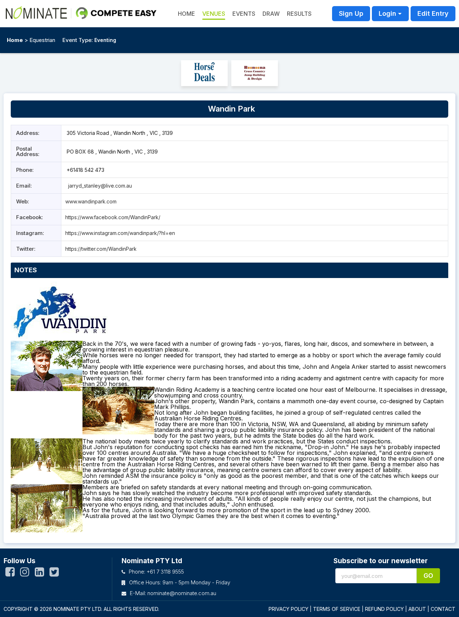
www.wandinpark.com (91, 201)
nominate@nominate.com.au (181, 593)
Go (428, 575)
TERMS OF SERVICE (336, 609)
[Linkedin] (39, 573)
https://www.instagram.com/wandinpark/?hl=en (120, 233)
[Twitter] (54, 573)
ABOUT (417, 609)
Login (387, 13)
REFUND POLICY (384, 609)
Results (299, 13)
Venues (213, 13)
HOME (186, 13)
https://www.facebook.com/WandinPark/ (112, 217)
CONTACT (443, 609)
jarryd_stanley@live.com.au (100, 186)
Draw (271, 13)
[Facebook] (10, 573)
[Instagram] (24, 573)
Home (15, 40)
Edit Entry (433, 13)
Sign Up (351, 13)
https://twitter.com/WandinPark (101, 249)
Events (243, 13)
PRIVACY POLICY (288, 609)
